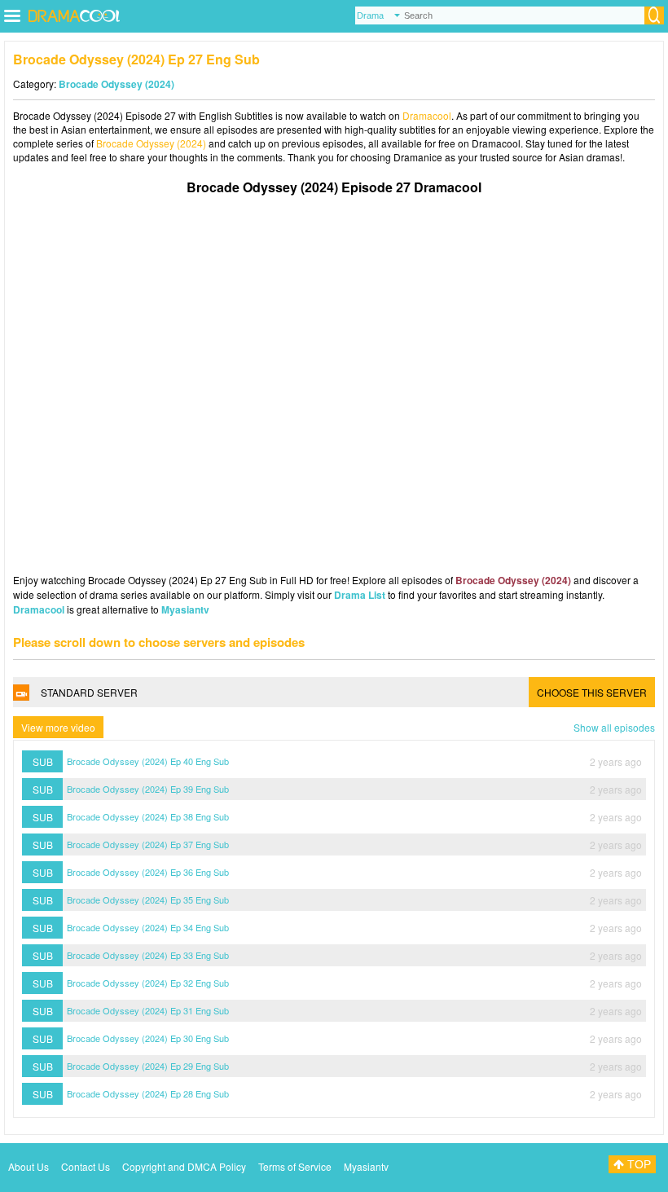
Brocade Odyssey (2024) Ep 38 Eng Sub (148, 816)
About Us (28, 1166)
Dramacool (426, 115)
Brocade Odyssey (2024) (116, 84)
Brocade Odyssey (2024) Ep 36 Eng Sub (148, 871)
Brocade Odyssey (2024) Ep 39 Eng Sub (148, 788)
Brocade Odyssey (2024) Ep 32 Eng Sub (148, 982)
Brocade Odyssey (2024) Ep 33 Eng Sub (148, 954)
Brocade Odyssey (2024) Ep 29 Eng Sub (148, 1065)
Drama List (359, 594)
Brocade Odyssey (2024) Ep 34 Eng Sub (148, 927)
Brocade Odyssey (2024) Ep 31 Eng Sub (148, 1010)
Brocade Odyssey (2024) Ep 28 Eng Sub (148, 1093)
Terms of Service (295, 1166)
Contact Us (85, 1166)
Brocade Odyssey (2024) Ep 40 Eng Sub (148, 761)
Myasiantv (185, 609)
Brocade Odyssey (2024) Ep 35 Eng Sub (148, 899)
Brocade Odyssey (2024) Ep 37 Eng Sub (148, 844)
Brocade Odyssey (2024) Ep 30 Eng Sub (148, 1038)
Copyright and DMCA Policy (184, 1166)
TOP (637, 1164)
